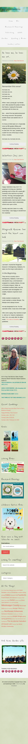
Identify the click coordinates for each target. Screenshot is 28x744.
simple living (9, 616)
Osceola (14, 614)
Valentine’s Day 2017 (12, 155)
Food (3, 597)
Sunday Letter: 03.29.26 (7, 417)
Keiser (23, 600)
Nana (23, 608)
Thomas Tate (15, 624)
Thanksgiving (4, 621)
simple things (17, 616)
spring (24, 616)
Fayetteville (22, 595)
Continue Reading (14, 144)
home (8, 600)
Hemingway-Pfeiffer (20, 597)
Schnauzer (3, 616)
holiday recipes (4, 600)
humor (12, 600)
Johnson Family (18, 600)
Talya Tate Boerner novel (20, 618)
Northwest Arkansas (7, 614)
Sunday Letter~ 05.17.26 (7, 415)
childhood (9, 592)
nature (2, 611)
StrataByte (14, 685)
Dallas (7, 595)
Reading (20, 614)
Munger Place (17, 608)
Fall (17, 595)
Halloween (14, 597)
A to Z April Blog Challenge (7, 590)
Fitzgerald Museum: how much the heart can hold (13, 233)
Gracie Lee (8, 597)
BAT (18, 590)
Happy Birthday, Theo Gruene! (9, 412)
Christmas (14, 592)
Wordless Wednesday (7, 626)
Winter (20, 624)
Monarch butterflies (8, 608)
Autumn (15, 590)
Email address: (5, 543)
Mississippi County (10, 605)
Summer (13, 618)
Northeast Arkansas (13, 611)
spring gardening (6, 618)
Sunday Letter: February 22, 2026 (10, 420)
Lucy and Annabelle (13, 602)
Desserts (13, 595)
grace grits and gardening (14, 9)
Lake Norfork (5, 602)
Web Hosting (19, 683)
